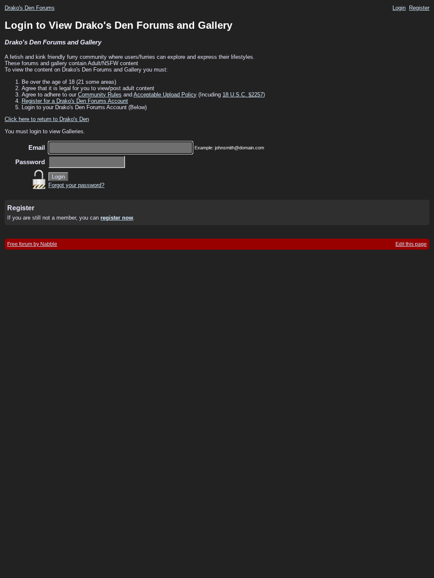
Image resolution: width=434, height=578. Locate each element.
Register (419, 8)
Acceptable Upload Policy (165, 94)
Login (399, 8)
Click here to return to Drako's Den (47, 119)
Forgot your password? (76, 185)
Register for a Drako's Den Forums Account (75, 101)
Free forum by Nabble (32, 244)
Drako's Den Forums (30, 8)
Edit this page (411, 244)
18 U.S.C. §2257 (243, 94)
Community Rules (100, 94)
